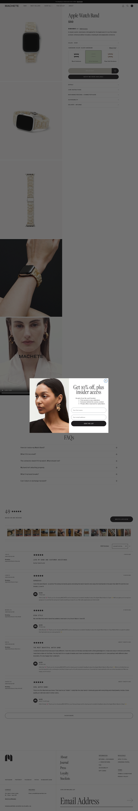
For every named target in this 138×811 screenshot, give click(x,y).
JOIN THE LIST (89, 423)
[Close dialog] (106, 381)
